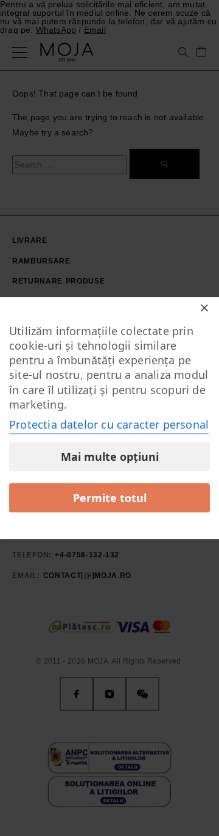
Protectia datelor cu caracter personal (109, 424)
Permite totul (110, 498)
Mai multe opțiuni (110, 456)
